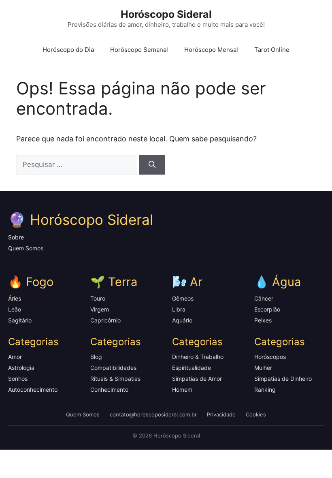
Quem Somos (25, 248)
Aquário (182, 320)
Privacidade (221, 414)
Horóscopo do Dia (68, 49)
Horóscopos (270, 356)
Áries (14, 298)
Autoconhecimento (32, 389)
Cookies (256, 414)
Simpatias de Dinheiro (283, 378)
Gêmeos (183, 298)
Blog (96, 356)
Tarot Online (271, 49)
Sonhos (18, 378)
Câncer (263, 298)
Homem (182, 389)
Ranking (265, 389)
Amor (15, 356)
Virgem (99, 309)
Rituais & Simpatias (115, 378)
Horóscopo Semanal (139, 49)
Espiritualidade (191, 367)
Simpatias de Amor (197, 378)
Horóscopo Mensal (211, 49)
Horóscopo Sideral (166, 14)
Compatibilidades (113, 367)
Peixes (263, 320)
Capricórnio (105, 320)
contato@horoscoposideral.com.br (153, 414)
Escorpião (267, 309)
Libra (178, 309)
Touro (97, 298)
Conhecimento (109, 389)
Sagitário (20, 320)
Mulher (263, 367)
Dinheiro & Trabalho (197, 356)
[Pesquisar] (152, 165)
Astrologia (21, 367)
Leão (14, 309)
